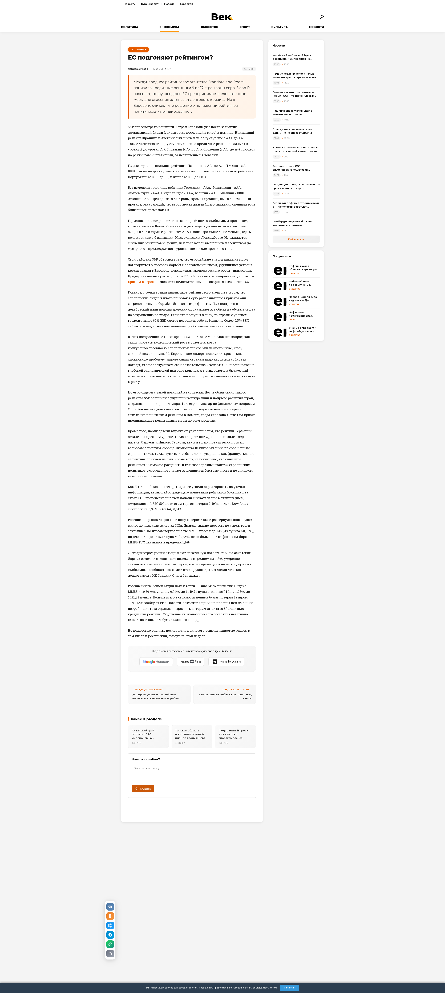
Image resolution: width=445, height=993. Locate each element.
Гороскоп (186, 4)
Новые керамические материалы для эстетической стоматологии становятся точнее (295, 149)
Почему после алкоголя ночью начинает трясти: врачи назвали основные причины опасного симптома (294, 75)
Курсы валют (150, 4)
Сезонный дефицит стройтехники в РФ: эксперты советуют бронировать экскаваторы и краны (296, 205)
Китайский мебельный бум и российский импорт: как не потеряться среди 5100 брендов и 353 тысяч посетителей (296, 57)
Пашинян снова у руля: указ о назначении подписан (292, 112)
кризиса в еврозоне (143, 282)
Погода (169, 4)
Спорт (245, 27)
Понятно (289, 987)
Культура (279, 27)
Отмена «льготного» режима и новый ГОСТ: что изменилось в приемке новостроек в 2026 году (295, 94)
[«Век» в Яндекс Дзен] (190, 661)
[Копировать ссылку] (110, 953)
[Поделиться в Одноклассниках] (110, 916)
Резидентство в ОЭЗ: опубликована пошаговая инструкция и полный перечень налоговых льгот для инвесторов (295, 168)
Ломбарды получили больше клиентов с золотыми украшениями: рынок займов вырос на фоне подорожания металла (292, 223)
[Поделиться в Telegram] (110, 935)
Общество (209, 27)
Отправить (143, 788)
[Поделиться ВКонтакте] (110, 907)
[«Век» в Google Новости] (156, 661)
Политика (129, 27)
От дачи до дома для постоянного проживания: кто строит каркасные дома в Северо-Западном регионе (296, 186)
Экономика (169, 27)
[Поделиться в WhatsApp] (110, 944)
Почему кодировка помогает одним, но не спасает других (292, 131)
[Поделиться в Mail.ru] (110, 925)
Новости (130, 4)
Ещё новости (296, 239)
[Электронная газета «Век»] (222, 16)
